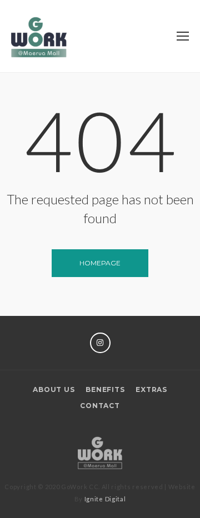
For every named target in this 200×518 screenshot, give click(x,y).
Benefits (105, 389)
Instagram (100, 343)
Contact (99, 405)
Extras (151, 389)
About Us (53, 389)
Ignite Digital (105, 498)
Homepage (100, 263)
